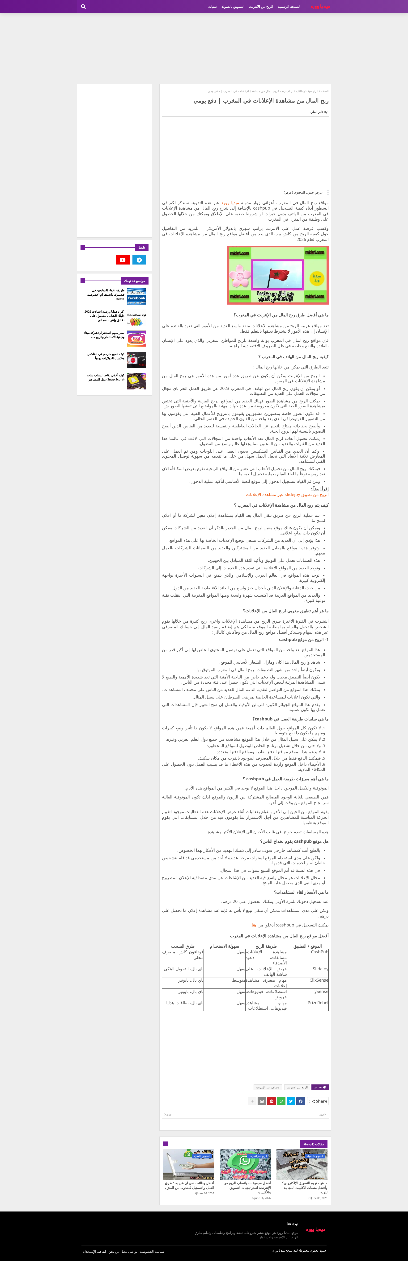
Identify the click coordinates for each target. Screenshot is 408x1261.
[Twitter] (291, 1101)
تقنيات (212, 6)
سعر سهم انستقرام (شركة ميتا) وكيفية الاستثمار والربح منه (104, 335)
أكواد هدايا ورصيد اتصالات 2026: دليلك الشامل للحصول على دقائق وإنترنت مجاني (104, 315)
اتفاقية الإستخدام (94, 1251)
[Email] (262, 1101)
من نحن (113, 1251)
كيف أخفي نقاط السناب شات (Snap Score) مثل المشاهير (105, 377)
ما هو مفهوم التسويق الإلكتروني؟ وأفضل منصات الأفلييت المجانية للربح (304, 1187)
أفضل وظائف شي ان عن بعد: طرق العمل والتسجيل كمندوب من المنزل (189, 1185)
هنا (254, 925)
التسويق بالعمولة (232, 6)
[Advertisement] (204, 49)
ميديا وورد (230, 202)
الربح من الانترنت (261, 6)
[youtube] (123, 260)
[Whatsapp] (281, 1101)
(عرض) (288, 192)
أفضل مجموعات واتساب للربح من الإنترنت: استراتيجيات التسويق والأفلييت (247, 1187)
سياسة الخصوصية (152, 1251)
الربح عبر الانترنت (297, 1087)
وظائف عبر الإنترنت (292, 91)
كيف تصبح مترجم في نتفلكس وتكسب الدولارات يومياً (105, 356)
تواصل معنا (129, 1251)
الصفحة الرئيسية (289, 6)
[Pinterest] (271, 1101)
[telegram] (139, 260)
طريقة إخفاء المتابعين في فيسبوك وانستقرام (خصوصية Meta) (105, 294)
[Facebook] (300, 1101)
